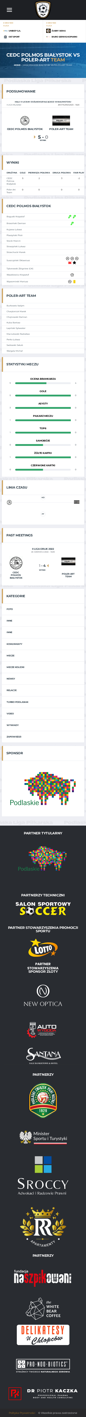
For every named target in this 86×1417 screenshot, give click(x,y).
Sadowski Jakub (15, 345)
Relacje (11, 690)
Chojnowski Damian (17, 317)
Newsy (11, 678)
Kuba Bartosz (13, 322)
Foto (10, 609)
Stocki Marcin (14, 241)
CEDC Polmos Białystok (11, 181)
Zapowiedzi (14, 736)
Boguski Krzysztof (15, 216)
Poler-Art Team (11, 191)
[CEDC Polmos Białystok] (25, 120)
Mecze (10, 655)
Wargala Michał (15, 351)
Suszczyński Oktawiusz (18, 260)
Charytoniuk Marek (16, 311)
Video (10, 713)
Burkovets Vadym (15, 305)
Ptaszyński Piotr (15, 235)
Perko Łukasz (13, 339)
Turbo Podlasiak (17, 702)
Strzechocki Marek (16, 252)
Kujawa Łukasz (14, 229)
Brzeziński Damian (16, 223)
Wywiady (12, 725)
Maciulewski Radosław (18, 334)
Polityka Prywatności (22, 1412)
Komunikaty (14, 644)
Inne (9, 620)
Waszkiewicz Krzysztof (18, 274)
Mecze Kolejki (15, 667)
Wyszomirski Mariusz (17, 281)
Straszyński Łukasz (16, 246)
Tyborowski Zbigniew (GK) (20, 268)
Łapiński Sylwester (16, 328)
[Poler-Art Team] (61, 120)
